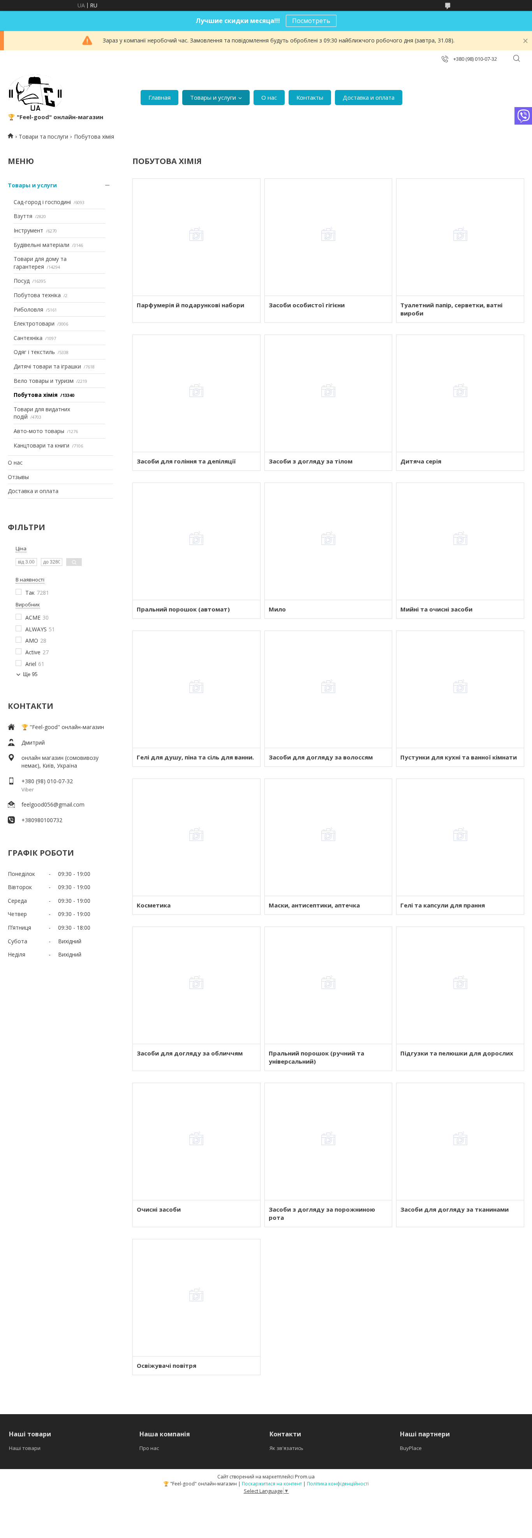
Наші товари (25, 1448)
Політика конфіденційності (338, 1483)
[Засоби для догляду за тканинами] (460, 1141)
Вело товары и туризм (44, 380)
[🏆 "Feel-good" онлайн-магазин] (35, 93)
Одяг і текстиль (34, 352)
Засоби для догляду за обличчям (190, 1053)
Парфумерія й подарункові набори (190, 305)
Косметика (154, 905)
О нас (269, 97)
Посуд (22, 280)
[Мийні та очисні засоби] (460, 541)
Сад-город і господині (42, 202)
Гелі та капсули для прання (442, 905)
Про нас (149, 1448)
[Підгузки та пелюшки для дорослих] (460, 985)
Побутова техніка (37, 295)
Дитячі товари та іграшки (47, 366)
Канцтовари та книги (41, 445)
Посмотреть (311, 20)
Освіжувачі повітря (166, 1365)
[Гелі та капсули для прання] (460, 837)
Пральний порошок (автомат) (183, 609)
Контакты (309, 97)
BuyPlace (411, 1448)
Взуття (23, 216)
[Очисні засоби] (196, 1141)
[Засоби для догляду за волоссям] (328, 689)
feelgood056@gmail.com (53, 804)
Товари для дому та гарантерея (40, 262)
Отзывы (18, 477)
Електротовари (34, 323)
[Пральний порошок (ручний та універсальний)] (328, 985)
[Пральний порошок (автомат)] (196, 541)
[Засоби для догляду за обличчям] (196, 985)
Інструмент (28, 230)
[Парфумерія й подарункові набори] (196, 237)
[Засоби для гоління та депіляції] (196, 393)
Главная (159, 97)
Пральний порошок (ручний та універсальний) (316, 1057)
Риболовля (28, 309)
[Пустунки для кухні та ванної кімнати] (460, 689)
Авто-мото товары (39, 431)
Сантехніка (28, 338)
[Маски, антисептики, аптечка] (328, 837)
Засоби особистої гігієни (307, 305)
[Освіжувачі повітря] (196, 1297)
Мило (277, 609)
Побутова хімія (36, 394)
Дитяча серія (420, 461)
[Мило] (328, 541)
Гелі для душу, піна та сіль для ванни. (195, 757)
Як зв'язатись (286, 1448)
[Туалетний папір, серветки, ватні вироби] (460, 237)
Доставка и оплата (369, 97)
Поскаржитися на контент (272, 1483)
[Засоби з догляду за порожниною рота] (328, 1141)
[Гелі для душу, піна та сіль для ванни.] (196, 689)
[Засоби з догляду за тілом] (328, 393)
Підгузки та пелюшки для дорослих (456, 1053)
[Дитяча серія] (460, 393)
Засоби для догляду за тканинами (454, 1209)
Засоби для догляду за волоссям (321, 757)
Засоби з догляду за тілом (310, 461)
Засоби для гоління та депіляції (186, 461)
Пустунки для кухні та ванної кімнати (458, 757)
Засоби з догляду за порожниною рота (322, 1213)
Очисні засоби (159, 1209)
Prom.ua (305, 1476)
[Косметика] (196, 837)
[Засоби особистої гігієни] (328, 237)
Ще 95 (30, 674)
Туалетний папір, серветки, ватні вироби (451, 309)
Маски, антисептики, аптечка (314, 905)
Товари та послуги (43, 136)
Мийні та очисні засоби (436, 609)
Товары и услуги (213, 97)
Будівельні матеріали (41, 244)
